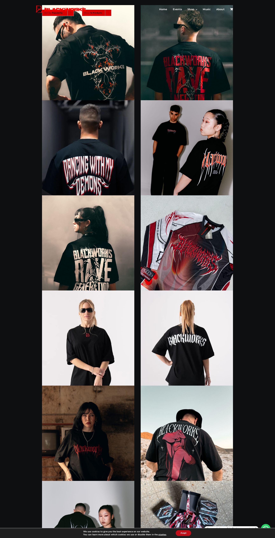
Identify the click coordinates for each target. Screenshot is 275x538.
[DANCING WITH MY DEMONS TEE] (88, 158)
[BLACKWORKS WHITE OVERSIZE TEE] (187, 348)
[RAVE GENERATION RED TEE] (187, 63)
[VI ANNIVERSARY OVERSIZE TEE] (88, 443)
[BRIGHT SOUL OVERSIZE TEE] (187, 443)
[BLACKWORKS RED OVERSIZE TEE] (88, 348)
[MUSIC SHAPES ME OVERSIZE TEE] (187, 158)
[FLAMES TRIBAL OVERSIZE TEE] (88, 63)
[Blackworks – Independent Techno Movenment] (61, 5)
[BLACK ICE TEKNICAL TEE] (187, 253)
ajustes (162, 534)
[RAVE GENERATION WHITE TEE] (88, 253)
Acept (183, 533)
